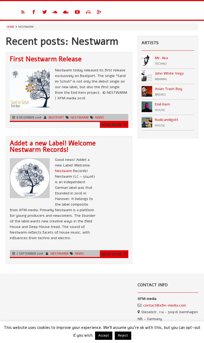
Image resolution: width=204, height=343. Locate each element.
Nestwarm (79, 117)
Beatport (56, 117)
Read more (112, 124)
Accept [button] (103, 335)
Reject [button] (123, 335)
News (99, 117)
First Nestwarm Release (46, 59)
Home (10, 27)
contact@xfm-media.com (164, 305)
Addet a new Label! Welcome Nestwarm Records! (53, 146)
